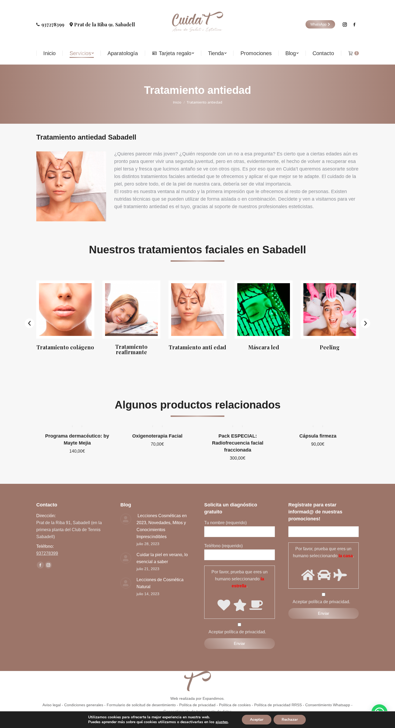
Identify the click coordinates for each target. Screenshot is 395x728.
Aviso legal (51, 705)
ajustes (222, 722)
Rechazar (290, 719)
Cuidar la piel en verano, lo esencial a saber (162, 558)
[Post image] (125, 519)
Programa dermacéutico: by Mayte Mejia (77, 439)
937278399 (52, 24)
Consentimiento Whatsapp (327, 705)
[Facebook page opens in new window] (354, 24)
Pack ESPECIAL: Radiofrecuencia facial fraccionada (237, 443)
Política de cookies (235, 705)
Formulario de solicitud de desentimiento (141, 705)
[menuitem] (49, 53)
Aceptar (256, 719)
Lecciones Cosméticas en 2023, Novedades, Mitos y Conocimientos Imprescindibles (162, 526)
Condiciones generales (83, 705)
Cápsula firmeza (317, 436)
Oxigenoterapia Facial (157, 436)
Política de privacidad (197, 705)
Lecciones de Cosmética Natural (160, 583)
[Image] (65, 309)
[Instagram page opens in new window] (344, 24)
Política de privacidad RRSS (278, 705)
